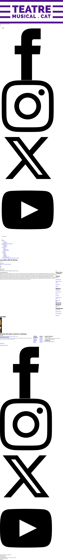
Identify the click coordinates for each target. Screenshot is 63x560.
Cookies (41, 340)
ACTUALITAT (35, 339)
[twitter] (28, 183)
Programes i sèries (6, 257)
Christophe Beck (58, 291)
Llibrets (4, 254)
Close (3, 27)
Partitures (5, 255)
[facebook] (28, 79)
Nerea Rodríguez (58, 311)
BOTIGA (34, 342)
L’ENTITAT (34, 338)
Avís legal (41, 337)
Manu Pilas (57, 315)
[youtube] (28, 235)
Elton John (57, 295)
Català (4, 248)
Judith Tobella (58, 309)
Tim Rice (57, 286)
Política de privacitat (41, 339)
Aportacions (5, 242)
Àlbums (4, 253)
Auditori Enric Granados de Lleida (5, 264)
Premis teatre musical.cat (6, 243)
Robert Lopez (58, 284)
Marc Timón (58, 305)
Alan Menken (58, 289)
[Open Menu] (0, 26)
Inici (2, 239)
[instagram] (28, 131)
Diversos (57, 277)
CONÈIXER (35, 340)
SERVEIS (34, 341)
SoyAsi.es (1, 559)
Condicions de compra (42, 342)
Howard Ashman (58, 279)
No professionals (6, 250)
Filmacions (5, 256)
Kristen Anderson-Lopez (59, 282)
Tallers (4, 251)
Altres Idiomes (5, 249)
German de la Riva (59, 313)
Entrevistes (5, 245)
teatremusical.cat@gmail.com (49, 341)
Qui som (4, 241)
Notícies (11, 243)
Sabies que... (5, 246)
